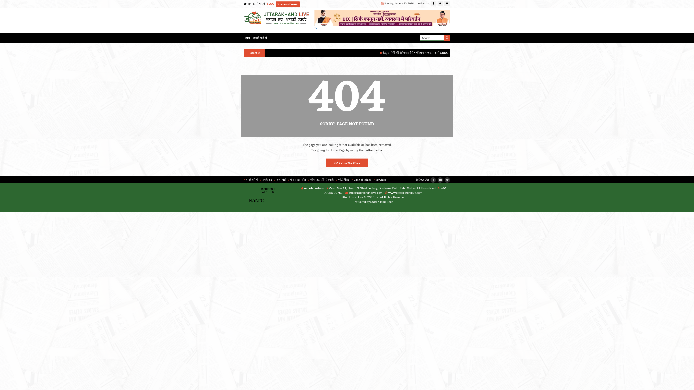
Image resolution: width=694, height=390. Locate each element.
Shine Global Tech (381, 201)
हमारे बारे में (259, 3)
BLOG (270, 3)
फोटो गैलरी (343, 180)
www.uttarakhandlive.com (404, 192)
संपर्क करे (266, 180)
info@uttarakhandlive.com (365, 192)
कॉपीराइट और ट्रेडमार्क (321, 180)
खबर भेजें (280, 180)
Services (380, 180)
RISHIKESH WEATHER (268, 197)
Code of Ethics (362, 180)
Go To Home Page (347, 163)
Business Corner (288, 4)
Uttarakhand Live (352, 197)
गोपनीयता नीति (297, 180)
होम (249, 3)
